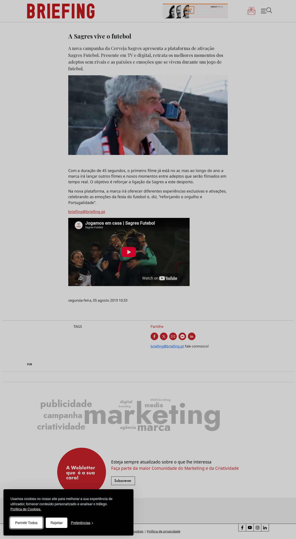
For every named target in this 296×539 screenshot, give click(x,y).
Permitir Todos (26, 522)
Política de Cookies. (25, 509)
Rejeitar (56, 522)
